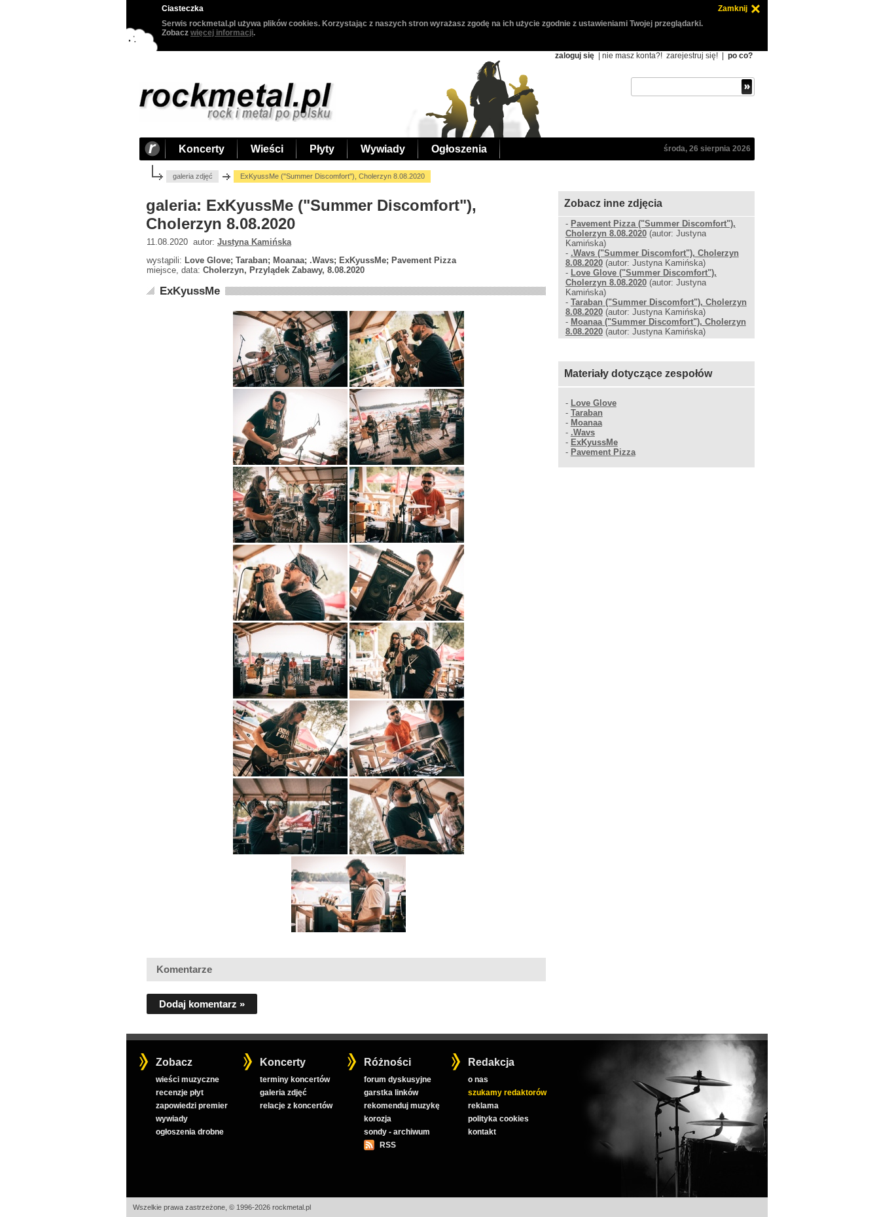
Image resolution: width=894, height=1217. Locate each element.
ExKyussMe (190, 291)
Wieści (267, 148)
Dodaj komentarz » (202, 1003)
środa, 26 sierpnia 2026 (707, 148)
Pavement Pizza (603, 452)
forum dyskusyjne (397, 1079)
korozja (377, 1118)
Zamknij (732, 8)
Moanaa (586, 422)
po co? (740, 55)
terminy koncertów (295, 1079)
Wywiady (383, 148)
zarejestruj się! (692, 55)
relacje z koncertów (296, 1105)
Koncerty (201, 148)
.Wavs (583, 432)
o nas (478, 1079)
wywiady (172, 1118)
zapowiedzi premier (192, 1105)
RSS (387, 1145)
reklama (483, 1105)
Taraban (587, 413)
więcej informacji (221, 32)
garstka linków (391, 1092)
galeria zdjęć (193, 176)
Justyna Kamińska (254, 242)
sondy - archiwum (397, 1131)
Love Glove (594, 403)
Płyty (322, 148)
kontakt (482, 1131)
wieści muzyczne (187, 1079)
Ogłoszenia (459, 148)
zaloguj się (574, 55)
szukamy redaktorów (507, 1092)
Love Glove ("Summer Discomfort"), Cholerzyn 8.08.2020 (641, 277)
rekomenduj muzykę (402, 1105)
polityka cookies (498, 1118)
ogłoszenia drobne (190, 1131)
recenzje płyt (180, 1092)
